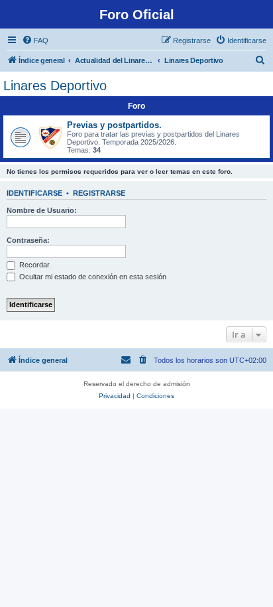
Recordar (33, 265)
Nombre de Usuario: (42, 210)
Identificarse (34, 193)
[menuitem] (35, 40)
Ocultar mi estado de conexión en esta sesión (91, 277)
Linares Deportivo (55, 85)
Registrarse (99, 193)
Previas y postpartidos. (114, 125)
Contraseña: (28, 240)
